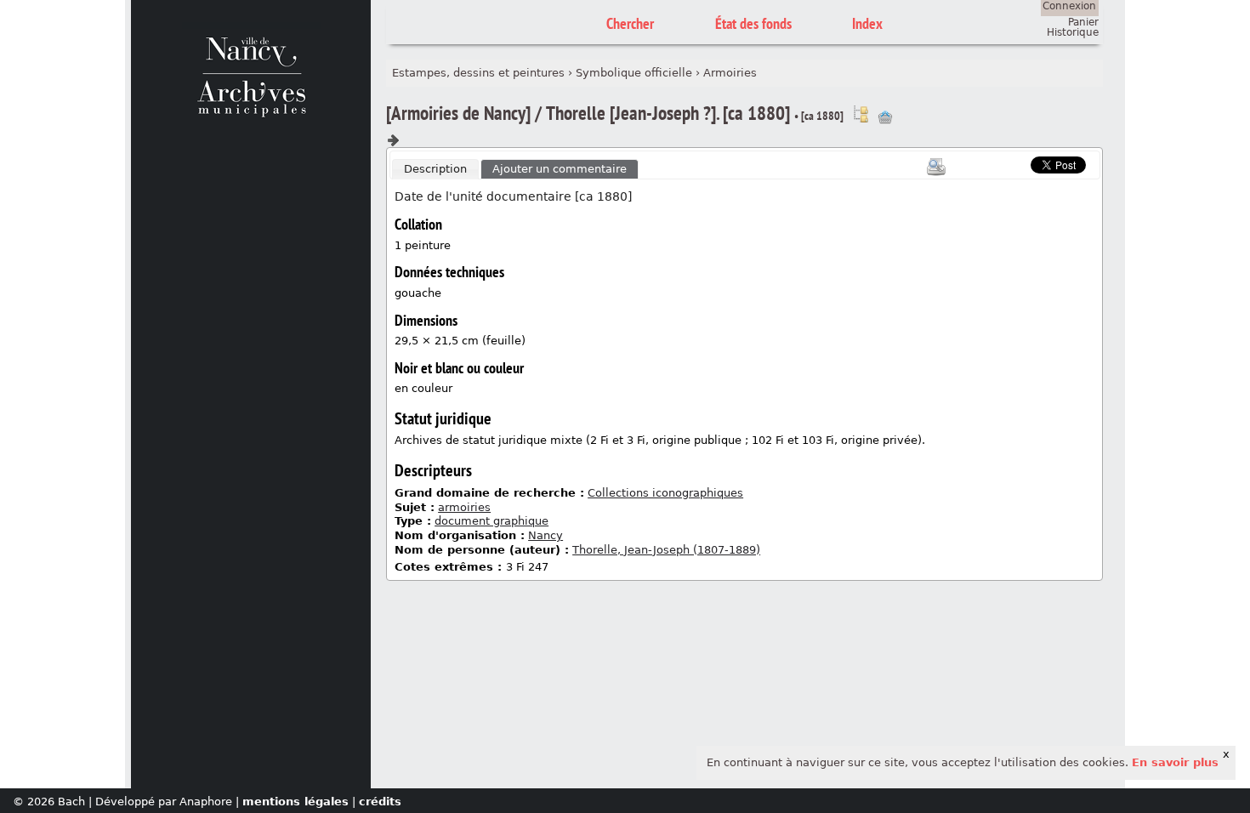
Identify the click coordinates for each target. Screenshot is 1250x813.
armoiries (464, 507)
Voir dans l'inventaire (860, 113)
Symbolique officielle (634, 72)
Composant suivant (393, 140)
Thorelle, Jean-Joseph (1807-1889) (666, 549)
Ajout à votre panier (885, 117)
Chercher (630, 23)
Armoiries (730, 72)
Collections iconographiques (665, 492)
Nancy (545, 535)
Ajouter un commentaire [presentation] (559, 168)
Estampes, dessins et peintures (478, 72)
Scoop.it (1004, 162)
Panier (1083, 22)
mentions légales (295, 801)
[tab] (435, 169)
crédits (380, 801)
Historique (1073, 32)
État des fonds (753, 23)
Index (867, 23)
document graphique (491, 521)
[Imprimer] (936, 166)
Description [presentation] (435, 168)
